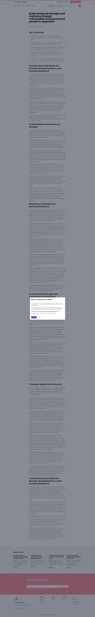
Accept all (34, 317)
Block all (39, 317)
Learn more (45, 309)
